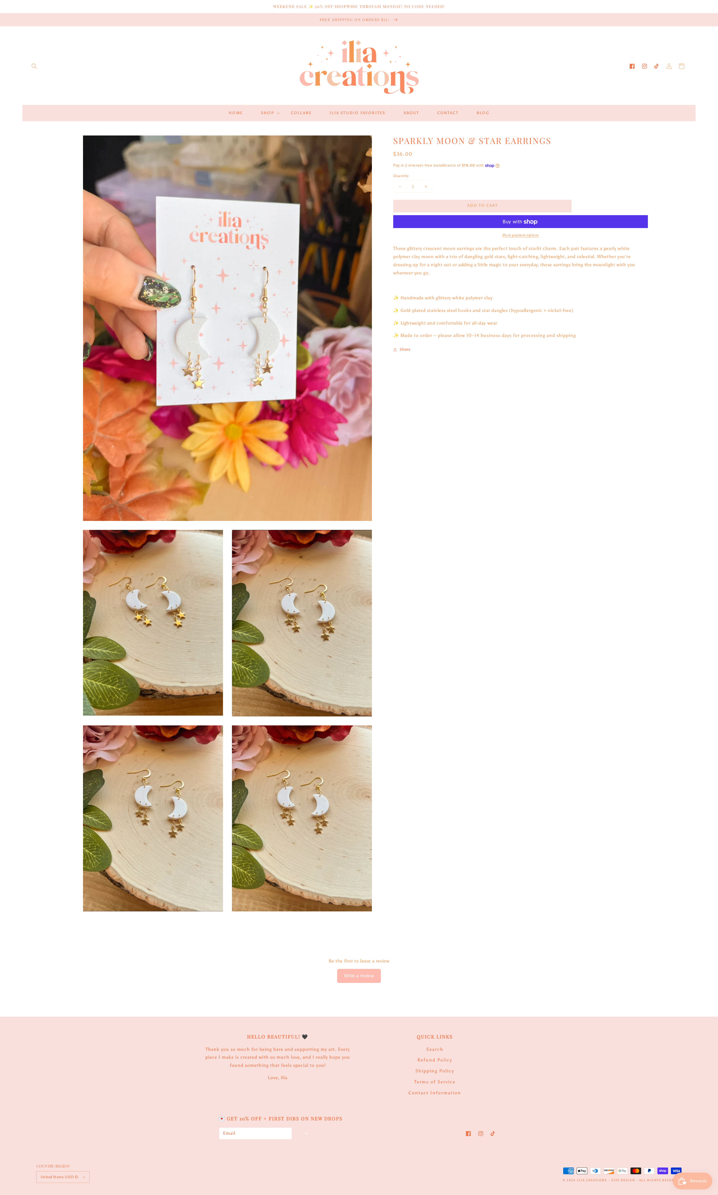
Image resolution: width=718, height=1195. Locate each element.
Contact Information (434, 1092)
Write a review (359, 975)
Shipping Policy (434, 1071)
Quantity (401, 176)
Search (434, 1049)
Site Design (623, 1180)
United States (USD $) (59, 1177)
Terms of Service (434, 1081)
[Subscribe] (306, 1133)
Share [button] (405, 349)
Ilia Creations (592, 1180)
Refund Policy (434, 1060)
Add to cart (482, 205)
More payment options (520, 235)
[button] (34, 66)
